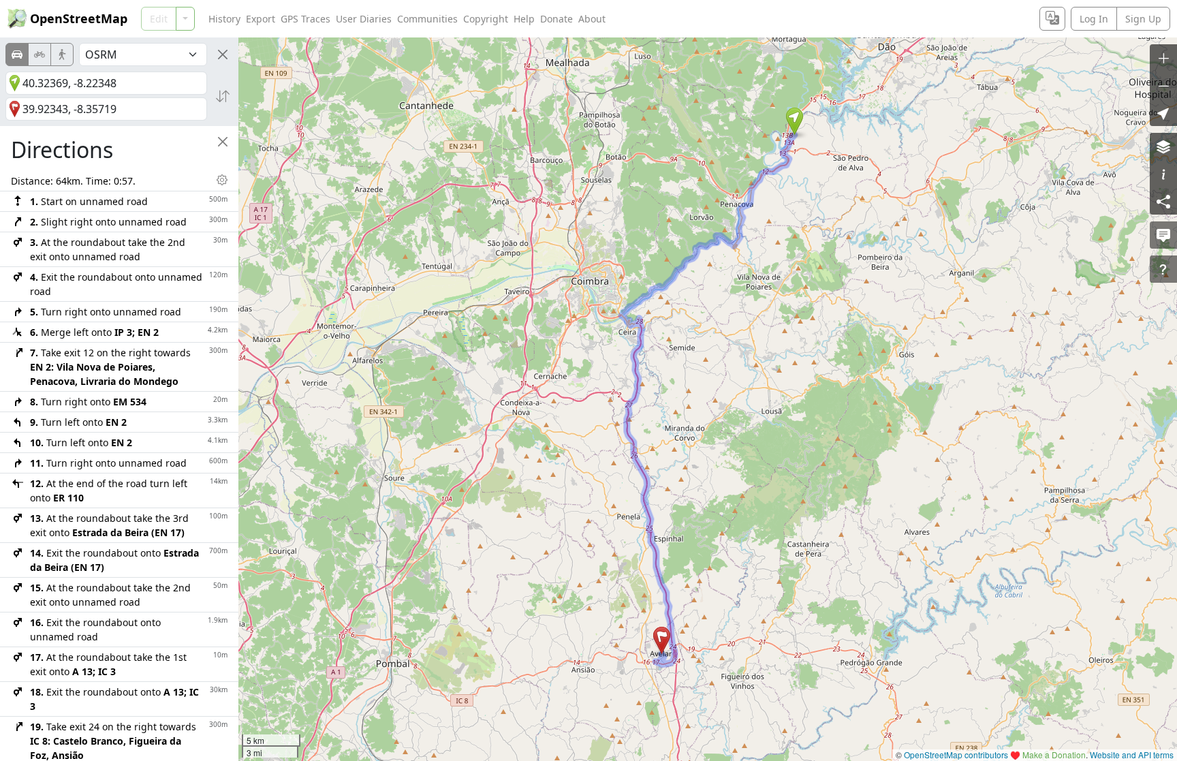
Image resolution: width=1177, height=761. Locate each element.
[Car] (17, 54)
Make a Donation (1054, 754)
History (224, 18)
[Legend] (1163, 173)
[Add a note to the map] (1163, 235)
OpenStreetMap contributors (956, 754)
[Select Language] (1052, 19)
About (592, 18)
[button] (794, 121)
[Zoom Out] (1163, 85)
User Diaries (364, 18)
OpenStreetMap (78, 18)
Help (524, 18)
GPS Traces (305, 18)
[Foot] (62, 54)
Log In (1094, 18)
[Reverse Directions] (223, 96)
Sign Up (1143, 18)
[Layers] (1163, 146)
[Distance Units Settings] (222, 180)
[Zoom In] (1163, 58)
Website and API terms (1132, 754)
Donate (556, 18)
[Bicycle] (39, 54)
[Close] (223, 54)
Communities (427, 18)
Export (260, 18)
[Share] (1163, 201)
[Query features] (1163, 269)
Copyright (485, 18)
